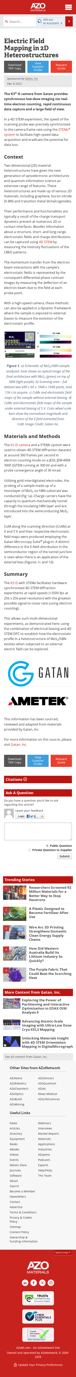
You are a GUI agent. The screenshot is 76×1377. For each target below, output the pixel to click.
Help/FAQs (45, 1170)
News (13, 1123)
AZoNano (16, 1078)
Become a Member (22, 1191)
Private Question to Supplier (52, 850)
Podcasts (44, 1160)
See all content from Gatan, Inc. (26, 1057)
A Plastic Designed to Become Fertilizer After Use (49, 912)
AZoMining (17, 1104)
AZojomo (44, 1154)
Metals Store (18, 1165)
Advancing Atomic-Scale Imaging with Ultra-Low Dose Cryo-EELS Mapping (47, 1025)
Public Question (61, 846)
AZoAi (42, 1089)
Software (16, 1175)
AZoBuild (16, 1099)
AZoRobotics (18, 1083)
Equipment (17, 1139)
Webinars (44, 1123)
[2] (14, 913)
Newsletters (18, 1196)
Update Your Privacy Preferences (40, 1365)
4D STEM (45, 242)
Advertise (16, 1207)
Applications (46, 1144)
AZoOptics (17, 1094)
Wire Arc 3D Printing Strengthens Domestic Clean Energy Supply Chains (48, 933)
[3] (14, 932)
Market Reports (48, 1133)
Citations (14, 779)
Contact (15, 1202)
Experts (43, 1165)
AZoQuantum (47, 1083)
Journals (15, 1170)
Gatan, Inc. (19, 744)
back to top (62, 1252)
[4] (14, 953)
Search (14, 1186)
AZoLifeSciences (49, 1099)
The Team (44, 1175)
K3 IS (14, 583)
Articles (15, 1128)
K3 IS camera (20, 445)
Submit (65, 856)
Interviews (45, 1128)
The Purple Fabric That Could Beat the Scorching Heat (50, 973)
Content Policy (19, 1232)
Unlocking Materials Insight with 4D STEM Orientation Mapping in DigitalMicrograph (47, 1042)
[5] (14, 974)
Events (14, 1160)
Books (14, 1144)
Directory (16, 1133)
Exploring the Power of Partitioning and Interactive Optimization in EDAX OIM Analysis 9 (45, 1006)
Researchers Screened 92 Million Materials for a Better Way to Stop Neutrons (50, 893)
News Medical (47, 1094)
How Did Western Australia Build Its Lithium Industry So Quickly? (46, 954)
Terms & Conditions (23, 1212)
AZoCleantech (19, 1089)
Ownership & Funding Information (24, 1239)
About (14, 1181)
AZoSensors (46, 1078)
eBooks (14, 1149)
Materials (44, 1139)
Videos (14, 1154)
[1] (14, 892)
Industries (45, 1149)
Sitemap (15, 1227)
